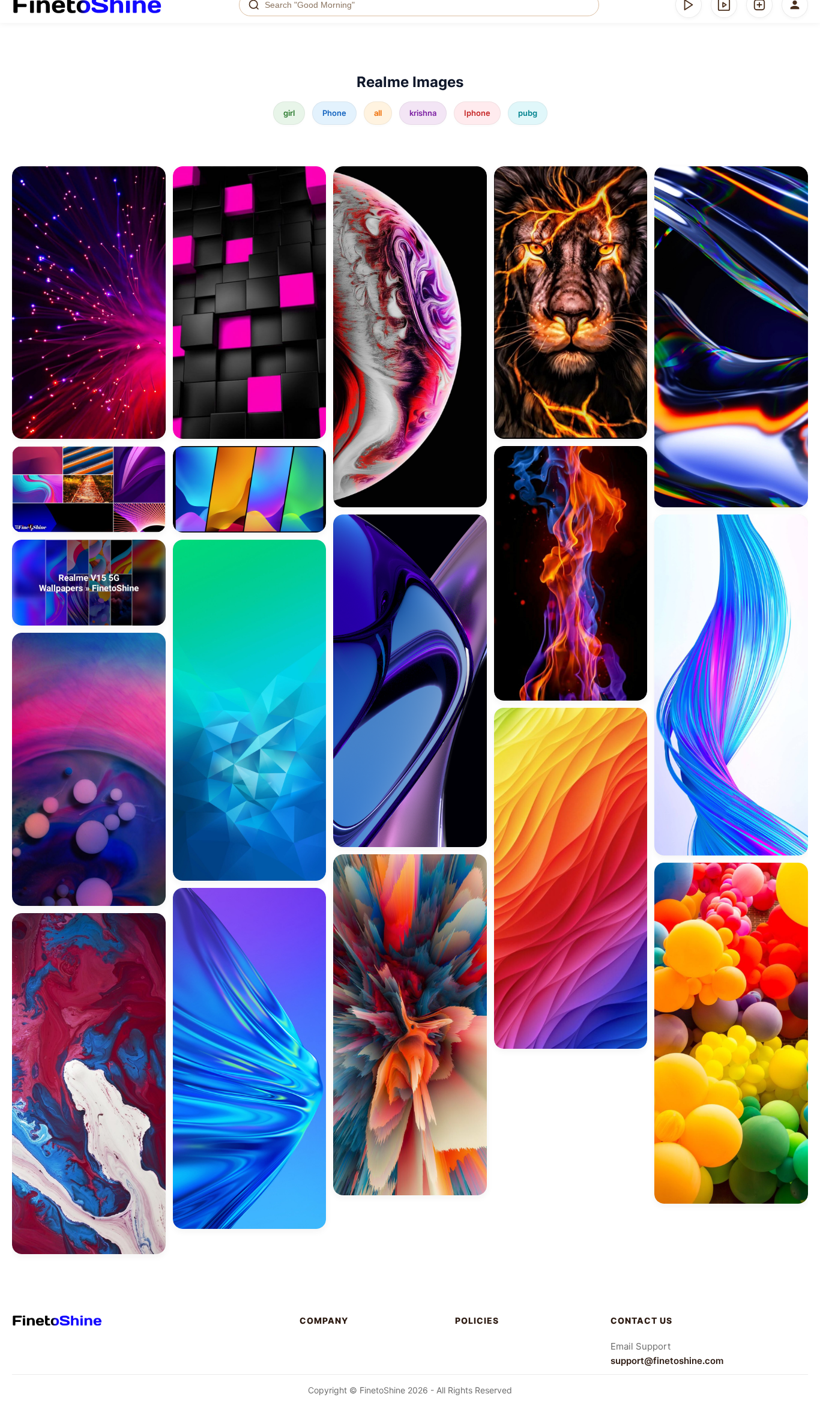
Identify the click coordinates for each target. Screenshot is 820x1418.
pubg (527, 113)
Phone (334, 113)
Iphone (477, 113)
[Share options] (152, 179)
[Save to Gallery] (152, 201)
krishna (422, 113)
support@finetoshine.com (666, 1360)
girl (289, 113)
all (378, 113)
